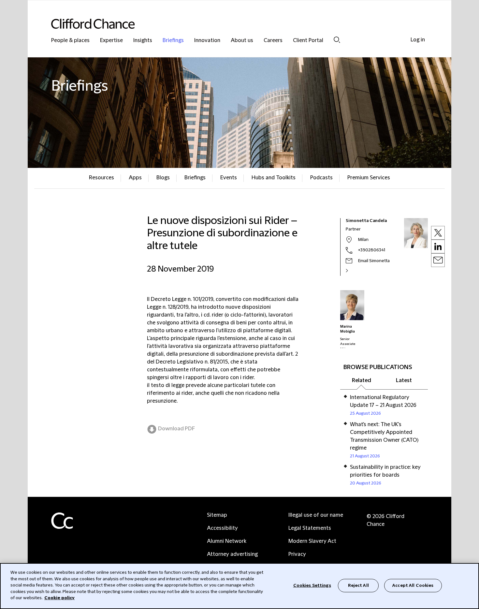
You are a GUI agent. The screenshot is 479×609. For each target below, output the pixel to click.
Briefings (173, 40)
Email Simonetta (374, 260)
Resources (101, 178)
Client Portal (308, 40)
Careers (273, 40)
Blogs (163, 178)
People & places (70, 40)
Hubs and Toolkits (274, 178)
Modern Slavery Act (312, 541)
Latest (404, 380)
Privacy (297, 554)
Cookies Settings (312, 585)
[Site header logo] (226, 24)
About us (242, 40)
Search (337, 39)
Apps (135, 178)
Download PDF (176, 429)
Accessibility (222, 528)
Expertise (111, 40)
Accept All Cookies (412, 585)
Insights (142, 40)
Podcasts (321, 178)
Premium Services (368, 178)
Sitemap (217, 515)
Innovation (207, 40)
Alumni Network (226, 541)
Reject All (358, 585)
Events (228, 178)
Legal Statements (309, 528)
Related (361, 380)
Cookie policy (59, 598)
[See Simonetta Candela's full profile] (354, 271)
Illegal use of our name (315, 515)
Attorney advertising (232, 554)
